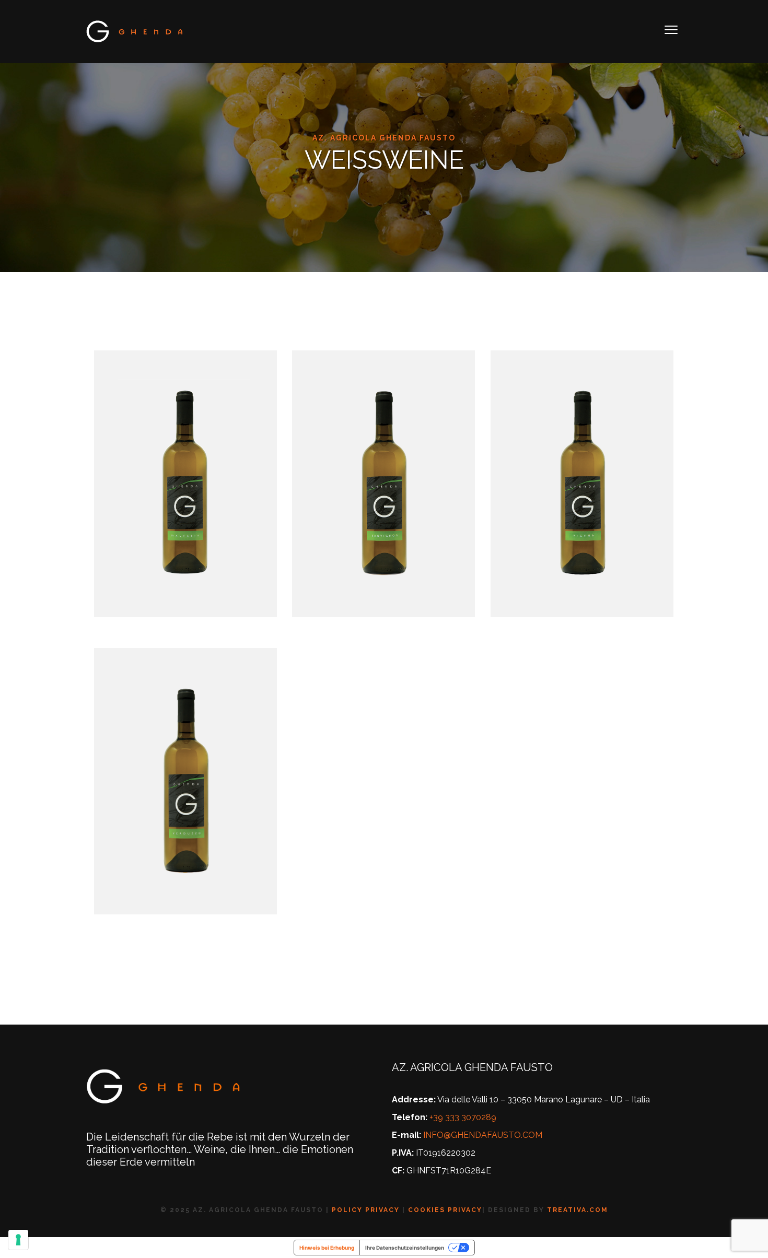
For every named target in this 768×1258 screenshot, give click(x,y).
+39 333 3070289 (462, 1117)
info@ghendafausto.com (482, 1135)
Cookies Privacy (445, 1210)
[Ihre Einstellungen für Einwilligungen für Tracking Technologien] (18, 1240)
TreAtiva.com (577, 1210)
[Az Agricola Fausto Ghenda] (135, 31)
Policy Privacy (366, 1210)
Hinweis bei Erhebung (326, 1247)
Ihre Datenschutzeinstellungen (404, 1247)
